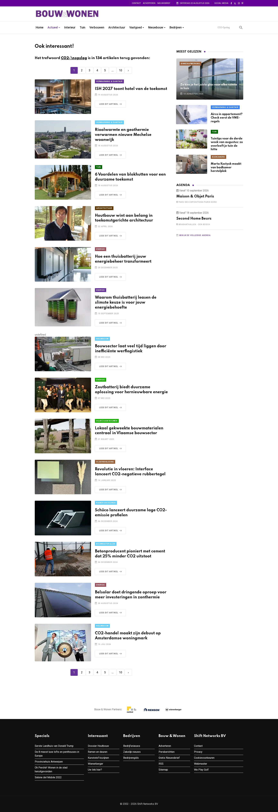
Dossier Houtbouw (98, 745)
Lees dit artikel (108, 104)
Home (39, 27)
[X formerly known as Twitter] (235, 3)
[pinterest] (242, 3)
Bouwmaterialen (105, 544)
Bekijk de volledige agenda (195, 235)
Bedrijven (176, 27)
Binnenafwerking (190, 63)
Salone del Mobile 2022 (48, 777)
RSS (161, 763)
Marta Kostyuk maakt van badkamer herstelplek (226, 167)
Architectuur (116, 27)
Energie (100, 249)
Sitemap (163, 769)
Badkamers (218, 157)
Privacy (198, 751)
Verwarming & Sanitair (109, 81)
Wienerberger (95, 763)
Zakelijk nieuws (132, 751)
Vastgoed (135, 27)
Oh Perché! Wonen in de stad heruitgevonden (51, 769)
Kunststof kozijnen (98, 757)
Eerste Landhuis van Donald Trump (54, 745)
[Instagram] (239, 3)
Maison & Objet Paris (195, 196)
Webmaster (200, 763)
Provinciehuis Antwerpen (49, 761)
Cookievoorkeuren (204, 757)
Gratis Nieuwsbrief (169, 757)
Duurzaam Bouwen (106, 421)
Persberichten (167, 751)
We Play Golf (201, 769)
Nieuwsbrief (163, 3)
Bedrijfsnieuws (131, 745)
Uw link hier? (95, 769)
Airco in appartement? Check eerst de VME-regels (226, 118)
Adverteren (149, 3)
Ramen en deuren (106, 503)
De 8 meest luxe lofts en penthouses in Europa (57, 753)
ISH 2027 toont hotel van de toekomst (131, 89)
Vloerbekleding (105, 462)
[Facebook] (231, 3)
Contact (136, 3)
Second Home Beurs (193, 218)
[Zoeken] (240, 27)
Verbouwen (96, 27)
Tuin (82, 27)
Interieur (69, 27)
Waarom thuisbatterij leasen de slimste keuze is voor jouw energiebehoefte (125, 303)
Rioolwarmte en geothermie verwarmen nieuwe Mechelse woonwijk (123, 135)
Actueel (53, 27)
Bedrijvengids (131, 757)
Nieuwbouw (155, 27)
